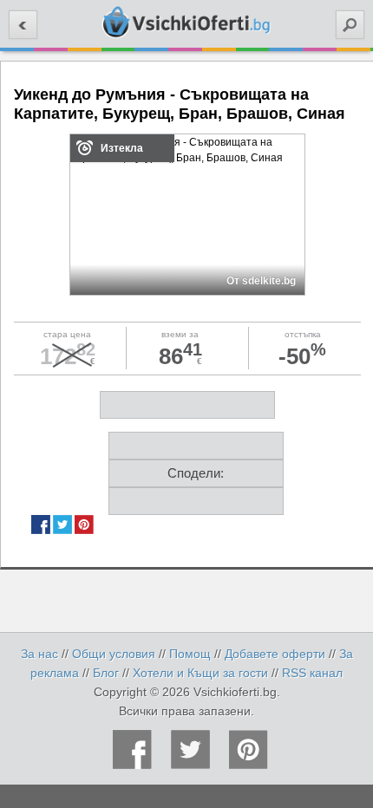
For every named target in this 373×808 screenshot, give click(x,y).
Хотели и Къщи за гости (200, 673)
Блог (106, 673)
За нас (39, 654)
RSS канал (312, 673)
